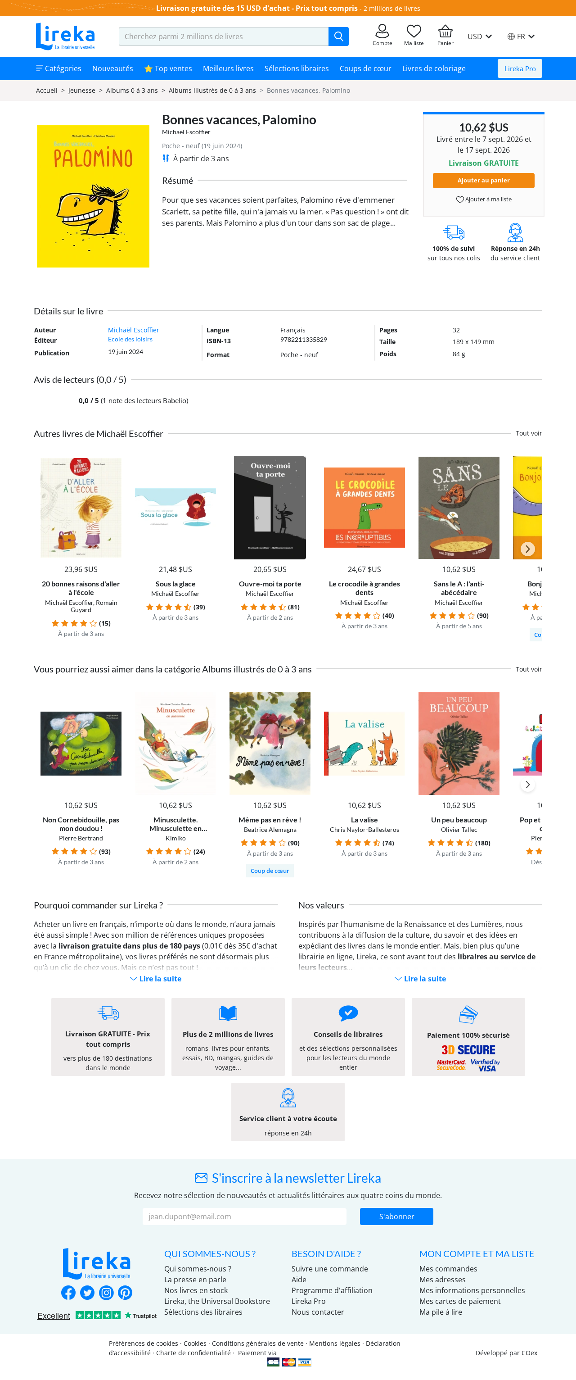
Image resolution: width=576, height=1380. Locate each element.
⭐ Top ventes (168, 68)
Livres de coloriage (434, 68)
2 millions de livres (392, 8)
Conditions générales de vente (258, 1343)
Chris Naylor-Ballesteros (364, 829)
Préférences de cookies (143, 1343)
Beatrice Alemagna (270, 829)
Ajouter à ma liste (488, 199)
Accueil (47, 90)
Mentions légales (334, 1343)
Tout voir (529, 433)
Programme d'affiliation (332, 1290)
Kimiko (176, 838)
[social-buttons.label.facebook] (68, 1293)
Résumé (177, 180)
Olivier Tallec (459, 829)
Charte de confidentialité (193, 1352)
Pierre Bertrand (81, 838)
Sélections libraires (297, 68)
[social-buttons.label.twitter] (87, 1293)
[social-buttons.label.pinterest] (125, 1293)
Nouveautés (112, 68)
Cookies (195, 1343)
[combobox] (224, 36)
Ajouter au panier (484, 180)
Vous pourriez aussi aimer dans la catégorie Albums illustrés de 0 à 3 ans (173, 668)
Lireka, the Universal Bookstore (217, 1301)
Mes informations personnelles (472, 1290)
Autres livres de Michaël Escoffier (98, 433)
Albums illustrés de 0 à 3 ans (212, 90)
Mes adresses (442, 1280)
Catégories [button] (62, 68)
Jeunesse (81, 90)
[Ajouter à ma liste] (113, 461)
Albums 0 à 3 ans (132, 90)
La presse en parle (195, 1280)
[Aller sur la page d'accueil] (65, 36)
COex (529, 1352)
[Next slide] (528, 549)
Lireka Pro (520, 68)
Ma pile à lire (440, 1312)
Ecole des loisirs (130, 339)
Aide (299, 1280)
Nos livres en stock (196, 1290)
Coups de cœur (366, 68)
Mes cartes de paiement (460, 1301)
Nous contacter (318, 1312)
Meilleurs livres (228, 68)
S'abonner (396, 1216)
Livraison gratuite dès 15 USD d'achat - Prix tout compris (257, 8)
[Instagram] (106, 1293)
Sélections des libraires (203, 1312)
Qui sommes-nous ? (197, 1269)
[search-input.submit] (338, 36)
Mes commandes (448, 1269)
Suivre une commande (330, 1269)
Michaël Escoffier (186, 132)
